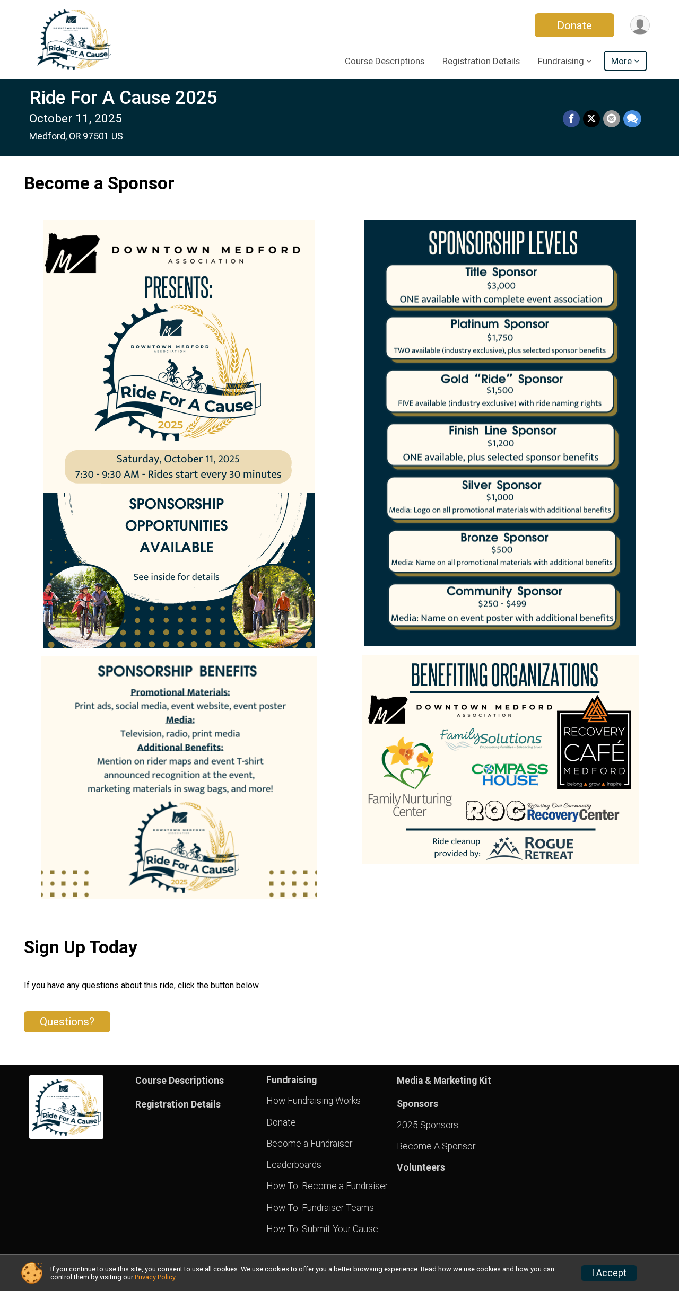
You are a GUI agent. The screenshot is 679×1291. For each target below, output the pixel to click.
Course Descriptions (384, 61)
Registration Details (481, 61)
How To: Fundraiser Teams (320, 1207)
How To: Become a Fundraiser (327, 1186)
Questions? (67, 1021)
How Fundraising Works (313, 1100)
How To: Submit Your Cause (322, 1229)
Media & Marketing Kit (444, 1080)
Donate (574, 25)
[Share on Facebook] (571, 118)
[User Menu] (640, 25)
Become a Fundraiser (309, 1143)
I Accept (608, 1273)
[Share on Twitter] (591, 118)
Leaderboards (293, 1165)
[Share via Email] (611, 118)
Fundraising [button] (561, 61)
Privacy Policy (155, 1277)
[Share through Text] (632, 118)
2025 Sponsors (427, 1125)
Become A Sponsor (436, 1146)
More (621, 61)
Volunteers (421, 1167)
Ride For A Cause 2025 (123, 98)
